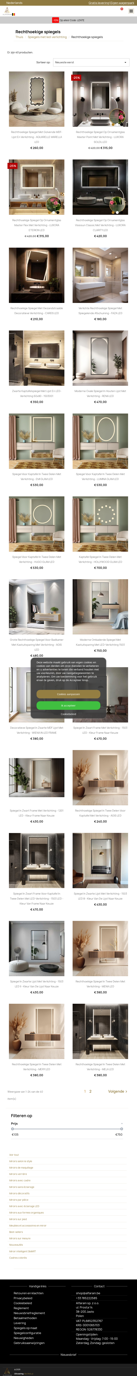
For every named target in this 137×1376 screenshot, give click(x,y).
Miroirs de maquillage (21, 1167)
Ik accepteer (68, 705)
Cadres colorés (18, 1257)
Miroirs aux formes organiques (26, 1212)
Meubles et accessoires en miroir (28, 1225)
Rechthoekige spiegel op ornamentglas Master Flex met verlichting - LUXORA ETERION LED (36, 225)
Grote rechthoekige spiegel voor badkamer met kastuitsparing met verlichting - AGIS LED (37, 644)
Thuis (19, 37)
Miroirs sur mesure (20, 1238)
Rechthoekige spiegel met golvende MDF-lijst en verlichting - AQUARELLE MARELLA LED (36, 137)
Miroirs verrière (18, 1174)
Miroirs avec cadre (20, 1180)
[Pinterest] (125, 1371)
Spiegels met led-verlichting (47, 37)
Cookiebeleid (68, 714)
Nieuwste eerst (91, 62)
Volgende (118, 1091)
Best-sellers (16, 1232)
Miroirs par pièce (18, 1199)
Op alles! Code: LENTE (72, 20)
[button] (99, 11)
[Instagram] (119, 1371)
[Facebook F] (113, 1371)
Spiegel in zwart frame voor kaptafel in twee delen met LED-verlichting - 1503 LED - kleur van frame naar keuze (36, 898)
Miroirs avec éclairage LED (24, 1206)
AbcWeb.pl (28, 1374)
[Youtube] (131, 1371)
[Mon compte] (110, 11)
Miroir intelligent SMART (22, 1251)
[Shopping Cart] (122, 11)
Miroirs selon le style (20, 1161)
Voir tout (14, 1154)
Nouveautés (16, 1244)
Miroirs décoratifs (19, 1193)
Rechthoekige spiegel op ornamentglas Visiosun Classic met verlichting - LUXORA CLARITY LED (100, 225)
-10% (55, 20)
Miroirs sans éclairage (21, 1187)
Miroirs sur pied (18, 1219)
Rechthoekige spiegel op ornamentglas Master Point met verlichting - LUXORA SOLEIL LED (100, 137)
